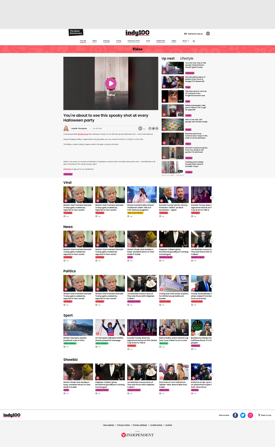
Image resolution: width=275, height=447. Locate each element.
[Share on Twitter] (153, 128)
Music (188, 144)
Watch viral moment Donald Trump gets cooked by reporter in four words (77, 207)
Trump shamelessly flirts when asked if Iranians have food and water (204, 296)
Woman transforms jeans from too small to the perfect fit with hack (196, 150)
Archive (168, 425)
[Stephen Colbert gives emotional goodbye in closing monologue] (174, 239)
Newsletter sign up (195, 34)
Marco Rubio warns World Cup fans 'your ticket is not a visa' (173, 339)
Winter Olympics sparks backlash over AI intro (74, 339)
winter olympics (70, 343)
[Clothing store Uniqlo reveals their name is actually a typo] (173, 167)
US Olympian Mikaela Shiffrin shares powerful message (109, 339)
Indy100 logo (137, 33)
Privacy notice (123, 425)
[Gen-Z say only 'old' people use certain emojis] (173, 125)
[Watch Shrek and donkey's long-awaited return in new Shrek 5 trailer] (142, 239)
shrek (130, 257)
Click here (67, 169)
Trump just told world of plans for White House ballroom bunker (173, 296)
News (94, 41)
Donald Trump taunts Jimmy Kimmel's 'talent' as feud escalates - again (173, 207)
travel (188, 115)
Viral (148, 41)
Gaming (106, 41)
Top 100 (83, 41)
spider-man (164, 390)
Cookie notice (156, 425)
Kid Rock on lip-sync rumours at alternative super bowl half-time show (205, 384)
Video (174, 41)
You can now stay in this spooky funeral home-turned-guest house (195, 65)
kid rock (195, 390)
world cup (163, 343)
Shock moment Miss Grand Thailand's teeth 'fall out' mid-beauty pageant (140, 207)
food (188, 87)
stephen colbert (166, 257)
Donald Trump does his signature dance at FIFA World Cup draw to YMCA (206, 207)
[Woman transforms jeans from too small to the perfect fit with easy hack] (173, 153)
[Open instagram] (250, 415)
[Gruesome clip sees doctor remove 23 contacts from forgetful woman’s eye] (173, 96)
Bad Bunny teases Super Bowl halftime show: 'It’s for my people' (205, 340)
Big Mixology (83, 134)
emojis (188, 130)
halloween (68, 174)
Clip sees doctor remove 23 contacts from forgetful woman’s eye (196, 93)
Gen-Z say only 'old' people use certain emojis (196, 120)
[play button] (110, 83)
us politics (67, 213)
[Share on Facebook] (150, 128)
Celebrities (160, 41)
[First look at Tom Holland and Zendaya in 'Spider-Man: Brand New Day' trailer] (174, 371)
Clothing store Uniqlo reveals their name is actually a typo (194, 164)
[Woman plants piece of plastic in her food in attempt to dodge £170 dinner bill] (173, 82)
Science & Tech (134, 41)
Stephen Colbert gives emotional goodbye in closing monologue (173, 252)
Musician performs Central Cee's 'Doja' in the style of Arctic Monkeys (196, 135)
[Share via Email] (156, 128)
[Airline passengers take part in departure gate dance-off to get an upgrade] (173, 110)
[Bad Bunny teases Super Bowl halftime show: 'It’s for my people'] (206, 327)
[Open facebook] (235, 415)
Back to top (266, 415)
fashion (189, 158)
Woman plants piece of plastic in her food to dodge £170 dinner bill (195, 79)
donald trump (165, 301)
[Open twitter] (243, 415)
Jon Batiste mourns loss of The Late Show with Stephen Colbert (204, 252)
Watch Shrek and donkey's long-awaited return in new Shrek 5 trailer (140, 252)
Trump (118, 41)
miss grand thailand (135, 213)
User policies (108, 425)
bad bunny (195, 346)
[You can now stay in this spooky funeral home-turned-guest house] (173, 68)
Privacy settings (140, 425)
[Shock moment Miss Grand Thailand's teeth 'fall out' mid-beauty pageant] (142, 194)
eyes (187, 101)
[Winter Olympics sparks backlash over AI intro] (78, 327)
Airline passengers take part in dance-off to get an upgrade (195, 107)
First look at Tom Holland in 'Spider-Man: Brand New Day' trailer (173, 384)
